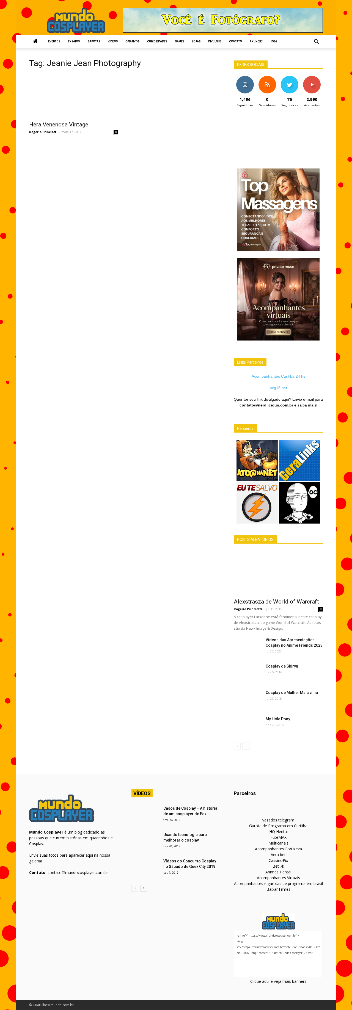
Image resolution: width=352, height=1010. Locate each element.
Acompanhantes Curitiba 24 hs (278, 376)
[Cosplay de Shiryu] (247, 673)
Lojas (196, 41)
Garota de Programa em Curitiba (278, 825)
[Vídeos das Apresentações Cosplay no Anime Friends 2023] (247, 646)
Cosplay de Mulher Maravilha (292, 692)
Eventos (54, 41)
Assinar (312, 78)
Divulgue (214, 41)
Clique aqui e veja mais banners (278, 981)
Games (179, 41)
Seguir (245, 78)
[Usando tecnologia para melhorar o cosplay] (145, 841)
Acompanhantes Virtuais (278, 877)
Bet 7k (278, 866)
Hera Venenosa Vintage (58, 124)
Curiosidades (157, 41)
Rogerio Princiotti (43, 132)
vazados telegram (278, 820)
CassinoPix (278, 860)
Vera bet (278, 854)
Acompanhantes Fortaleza (278, 848)
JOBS (273, 41)
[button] (316, 41)
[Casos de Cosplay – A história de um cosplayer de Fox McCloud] (145, 815)
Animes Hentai (278, 872)
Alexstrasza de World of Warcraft (276, 601)
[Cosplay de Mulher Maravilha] (247, 699)
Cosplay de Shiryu (282, 666)
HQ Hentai (278, 831)
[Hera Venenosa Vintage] (73, 96)
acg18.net (278, 388)
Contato (235, 41)
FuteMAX (278, 837)
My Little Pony (278, 719)
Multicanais (278, 843)
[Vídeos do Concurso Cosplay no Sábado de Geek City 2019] (145, 868)
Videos (113, 41)
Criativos (132, 41)
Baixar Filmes (278, 889)
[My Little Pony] (247, 725)
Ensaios (74, 41)
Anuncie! (256, 41)
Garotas (93, 41)
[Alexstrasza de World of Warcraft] (278, 573)
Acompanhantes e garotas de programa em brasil (278, 883)
